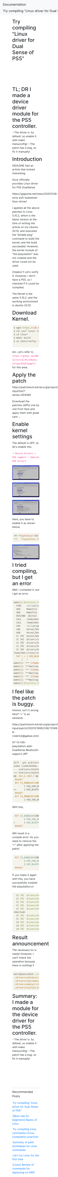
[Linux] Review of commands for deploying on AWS (23, 1168)
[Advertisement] (25, 73)
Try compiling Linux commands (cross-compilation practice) (25, 1132)
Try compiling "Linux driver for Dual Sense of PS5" (25, 1106)
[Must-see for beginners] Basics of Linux (24, 1119)
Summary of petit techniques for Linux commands (24, 1146)
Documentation (14, 4)
